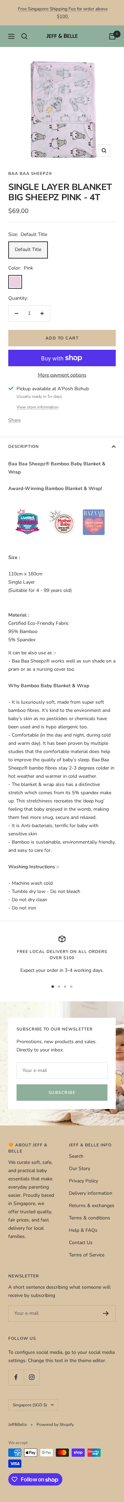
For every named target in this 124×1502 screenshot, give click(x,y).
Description (23, 446)
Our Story (79, 1168)
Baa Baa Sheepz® (30, 173)
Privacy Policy (83, 1181)
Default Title (28, 249)
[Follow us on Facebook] (16, 1377)
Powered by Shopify (55, 1424)
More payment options (62, 375)
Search (76, 1156)
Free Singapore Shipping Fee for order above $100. (63, 13)
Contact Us (81, 1242)
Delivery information (90, 1193)
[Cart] (112, 36)
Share (14, 420)
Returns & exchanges (91, 1205)
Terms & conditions (89, 1218)
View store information (38, 407)
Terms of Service (86, 1255)
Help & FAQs (83, 1230)
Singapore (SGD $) (30, 1405)
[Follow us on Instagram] (31, 1377)
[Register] (106, 1313)
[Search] (24, 36)
